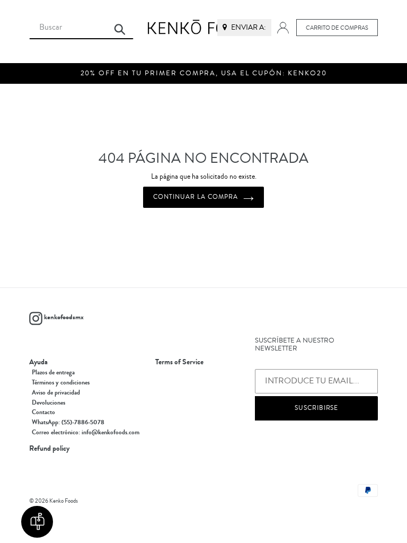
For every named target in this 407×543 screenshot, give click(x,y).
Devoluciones (48, 402)
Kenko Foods (63, 501)
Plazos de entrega (53, 372)
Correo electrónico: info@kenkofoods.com (85, 432)
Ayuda (38, 362)
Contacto (43, 412)
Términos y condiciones (61, 382)
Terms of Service (179, 362)
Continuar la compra (195, 197)
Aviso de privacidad (56, 392)
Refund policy (49, 448)
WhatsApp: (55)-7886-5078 (68, 422)
